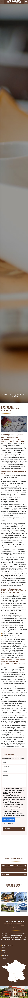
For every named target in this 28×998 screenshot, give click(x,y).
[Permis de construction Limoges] (20, 907)
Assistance (5, 874)
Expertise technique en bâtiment (12, 865)
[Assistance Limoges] (7, 907)
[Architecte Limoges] (7, 897)
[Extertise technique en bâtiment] (20, 897)
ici (23, 815)
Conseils (5, 870)
